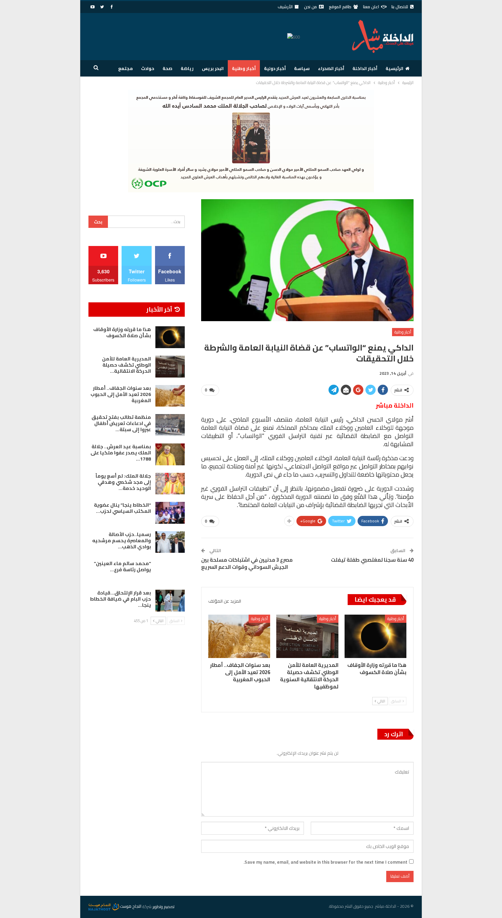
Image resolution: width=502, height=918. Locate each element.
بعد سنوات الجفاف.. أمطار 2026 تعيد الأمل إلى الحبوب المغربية (120, 394)
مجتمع (125, 68)
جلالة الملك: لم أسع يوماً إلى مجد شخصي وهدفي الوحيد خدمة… (123, 482)
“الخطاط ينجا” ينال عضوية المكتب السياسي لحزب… (122, 508)
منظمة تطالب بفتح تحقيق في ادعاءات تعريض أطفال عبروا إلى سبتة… (121, 423)
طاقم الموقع (340, 7)
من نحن (310, 7)
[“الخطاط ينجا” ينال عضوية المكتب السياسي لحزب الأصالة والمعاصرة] (170, 513)
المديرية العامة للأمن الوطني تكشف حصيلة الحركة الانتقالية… (126, 364)
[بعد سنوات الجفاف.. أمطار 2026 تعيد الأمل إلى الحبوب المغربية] (239, 636)
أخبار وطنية (244, 68)
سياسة (302, 68)
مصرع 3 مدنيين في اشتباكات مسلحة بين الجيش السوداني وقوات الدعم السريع (247, 563)
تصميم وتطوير (164, 906)
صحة (167, 68)
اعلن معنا (371, 7)
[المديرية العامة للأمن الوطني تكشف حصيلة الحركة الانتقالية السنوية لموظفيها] (307, 636)
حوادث (147, 68)
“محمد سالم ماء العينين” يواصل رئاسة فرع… (122, 566)
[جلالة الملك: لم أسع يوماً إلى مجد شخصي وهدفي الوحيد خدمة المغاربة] (170, 484)
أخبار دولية (275, 68)
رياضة (187, 68)
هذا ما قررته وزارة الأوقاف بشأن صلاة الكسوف (122, 332)
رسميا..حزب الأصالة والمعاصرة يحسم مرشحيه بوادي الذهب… (121, 540)
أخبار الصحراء (331, 68)
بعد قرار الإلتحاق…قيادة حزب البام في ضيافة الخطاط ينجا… (120, 598)
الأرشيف (285, 7)
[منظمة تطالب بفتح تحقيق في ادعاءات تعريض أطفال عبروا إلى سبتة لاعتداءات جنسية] (170, 425)
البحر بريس (213, 68)
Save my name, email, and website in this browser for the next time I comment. (325, 862)
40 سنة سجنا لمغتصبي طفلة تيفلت (372, 560)
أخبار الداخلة (364, 68)
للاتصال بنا (399, 7)
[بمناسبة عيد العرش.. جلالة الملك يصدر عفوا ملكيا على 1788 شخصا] (170, 454)
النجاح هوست (130, 906)
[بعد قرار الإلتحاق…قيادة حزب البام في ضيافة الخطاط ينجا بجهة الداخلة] (170, 601)
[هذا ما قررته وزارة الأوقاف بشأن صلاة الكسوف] (375, 636)
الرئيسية (394, 68)
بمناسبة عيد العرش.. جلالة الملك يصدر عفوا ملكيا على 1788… (120, 452)
